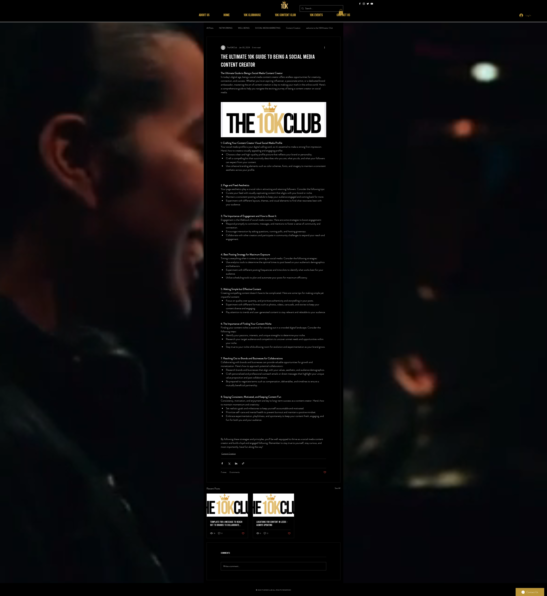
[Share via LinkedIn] (236, 463)
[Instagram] (363, 3)
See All (337, 488)
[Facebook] (359, 3)
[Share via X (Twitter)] (229, 463)
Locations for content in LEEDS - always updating (272, 523)
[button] (340, 12)
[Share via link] (243, 463)
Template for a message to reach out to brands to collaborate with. (226, 523)
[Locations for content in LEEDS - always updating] (273, 505)
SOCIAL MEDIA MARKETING (267, 28)
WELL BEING (243, 28)
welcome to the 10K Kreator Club (319, 28)
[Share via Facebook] (222, 463)
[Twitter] (367, 3)
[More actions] (324, 47)
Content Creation (293, 28)
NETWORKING (225, 28)
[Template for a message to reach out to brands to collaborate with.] (227, 505)
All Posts (210, 28)
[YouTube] (371, 3)
